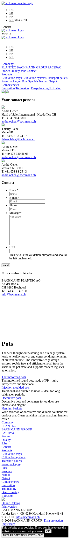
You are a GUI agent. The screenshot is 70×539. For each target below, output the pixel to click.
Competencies (10, 84)
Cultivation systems (34, 77)
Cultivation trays (12, 77)
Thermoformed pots (14, 377)
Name (13, 190)
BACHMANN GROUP (32, 67)
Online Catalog (11, 503)
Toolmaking (23, 88)
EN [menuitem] (11, 16)
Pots (24, 81)
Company (8, 64)
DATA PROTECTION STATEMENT (23, 535)
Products (7, 74)
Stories (6, 71)
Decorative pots (11, 398)
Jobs (23, 71)
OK (48, 531)
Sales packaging (11, 81)
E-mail (14, 197)
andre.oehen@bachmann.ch (19, 121)
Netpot (53, 81)
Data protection (53, 520)
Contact (6, 27)
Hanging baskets (12, 408)
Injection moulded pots (16, 387)
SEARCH (20, 20)
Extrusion (55, 88)
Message (15, 212)
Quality (15, 71)
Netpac (43, 81)
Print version (9, 506)
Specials (33, 81)
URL (12, 247)
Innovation (8, 88)
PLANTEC (9, 67)
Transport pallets (57, 77)
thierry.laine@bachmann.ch (18, 139)
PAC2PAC (54, 67)
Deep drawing (40, 88)
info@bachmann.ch (14, 294)
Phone (13, 205)
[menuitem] (11, 9)
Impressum (8, 524)
